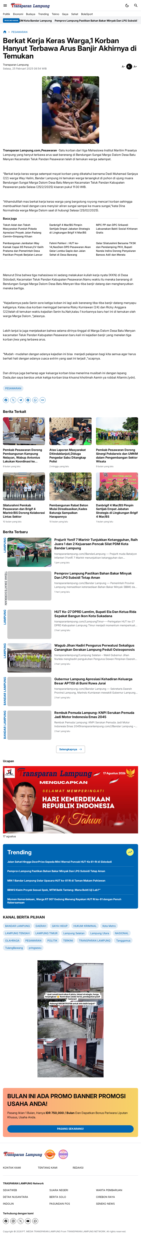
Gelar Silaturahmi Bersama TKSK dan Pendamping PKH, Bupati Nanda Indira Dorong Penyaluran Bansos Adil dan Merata (116, 249)
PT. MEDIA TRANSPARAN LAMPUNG (41, 1231)
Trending (43, 14)
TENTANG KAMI (47, 1167)
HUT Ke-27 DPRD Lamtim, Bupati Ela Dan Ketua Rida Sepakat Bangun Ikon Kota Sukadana (95, 614)
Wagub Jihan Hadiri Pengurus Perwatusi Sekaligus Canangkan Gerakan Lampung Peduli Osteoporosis (94, 647)
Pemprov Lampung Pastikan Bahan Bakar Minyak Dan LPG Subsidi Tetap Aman (73, 20)
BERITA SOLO (57, 1196)
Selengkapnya (68, 749)
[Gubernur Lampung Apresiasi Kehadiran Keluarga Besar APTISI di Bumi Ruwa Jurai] (29, 691)
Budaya (30, 14)
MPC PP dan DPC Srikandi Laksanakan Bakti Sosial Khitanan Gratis (117, 228)
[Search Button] (136, 5)
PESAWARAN (13, 388)
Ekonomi (18, 14)
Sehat (74, 14)
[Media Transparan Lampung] (30, 6)
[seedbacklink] (49, 1154)
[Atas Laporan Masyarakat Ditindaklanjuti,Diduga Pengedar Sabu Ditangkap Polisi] (70, 431)
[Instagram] (13, 1221)
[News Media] (63, 1154)
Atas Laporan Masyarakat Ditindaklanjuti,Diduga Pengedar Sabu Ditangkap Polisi (67, 455)
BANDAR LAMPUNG (4, 691)
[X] (13, 400)
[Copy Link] (43, 400)
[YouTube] (28, 1221)
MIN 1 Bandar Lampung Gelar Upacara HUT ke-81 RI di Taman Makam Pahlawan (56, 880)
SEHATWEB (10, 1190)
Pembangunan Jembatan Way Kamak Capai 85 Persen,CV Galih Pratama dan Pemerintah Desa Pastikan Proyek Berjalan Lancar (23, 249)
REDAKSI (78, 1167)
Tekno (55, 14)
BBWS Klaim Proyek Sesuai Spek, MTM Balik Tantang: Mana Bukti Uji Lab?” (53, 889)
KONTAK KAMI (12, 1167)
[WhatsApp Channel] (35, 1221)
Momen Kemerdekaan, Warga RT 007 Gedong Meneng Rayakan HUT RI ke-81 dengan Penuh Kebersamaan (64, 901)
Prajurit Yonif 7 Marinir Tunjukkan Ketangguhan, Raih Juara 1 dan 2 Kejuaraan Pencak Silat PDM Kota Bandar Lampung (96, 544)
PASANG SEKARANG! (70, 1128)
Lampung (4, 545)
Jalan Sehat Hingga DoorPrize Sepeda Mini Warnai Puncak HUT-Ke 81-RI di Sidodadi (59, 861)
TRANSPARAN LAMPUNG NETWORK (86, 1231)
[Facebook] (6, 400)
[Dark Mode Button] (127, 5)
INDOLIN (8, 1203)
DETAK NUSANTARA (15, 1196)
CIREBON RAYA (105, 1196)
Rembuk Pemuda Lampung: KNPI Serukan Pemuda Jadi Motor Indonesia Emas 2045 (94, 715)
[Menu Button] (5, 5)
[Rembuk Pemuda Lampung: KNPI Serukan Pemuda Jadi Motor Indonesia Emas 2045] (29, 725)
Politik (6, 14)
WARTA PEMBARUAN (109, 1190)
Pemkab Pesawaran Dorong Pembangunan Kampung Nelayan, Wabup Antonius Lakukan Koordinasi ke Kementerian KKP (22, 455)
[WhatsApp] (35, 400)
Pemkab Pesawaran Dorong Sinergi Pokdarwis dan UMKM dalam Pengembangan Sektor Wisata (117, 455)
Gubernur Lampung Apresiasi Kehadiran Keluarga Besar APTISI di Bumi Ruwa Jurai (93, 681)
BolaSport (87, 14)
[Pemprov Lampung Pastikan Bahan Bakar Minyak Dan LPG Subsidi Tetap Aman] (29, 585)
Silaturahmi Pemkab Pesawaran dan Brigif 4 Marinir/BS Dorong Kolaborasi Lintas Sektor (24, 510)
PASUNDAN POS (59, 1203)
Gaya (65, 14)
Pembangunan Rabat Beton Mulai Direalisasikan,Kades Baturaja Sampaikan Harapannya (68, 510)
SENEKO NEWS (105, 1203)
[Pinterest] (28, 400)
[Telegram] (21, 400)
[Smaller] (123, 66)
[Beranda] (5, 32)
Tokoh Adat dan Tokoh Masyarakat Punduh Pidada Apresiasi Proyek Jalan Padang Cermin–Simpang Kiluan (22, 230)
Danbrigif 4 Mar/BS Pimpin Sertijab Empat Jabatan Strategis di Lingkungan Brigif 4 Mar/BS (69, 228)
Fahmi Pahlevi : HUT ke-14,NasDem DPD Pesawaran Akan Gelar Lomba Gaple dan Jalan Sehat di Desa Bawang (70, 249)
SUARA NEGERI (58, 1190)
